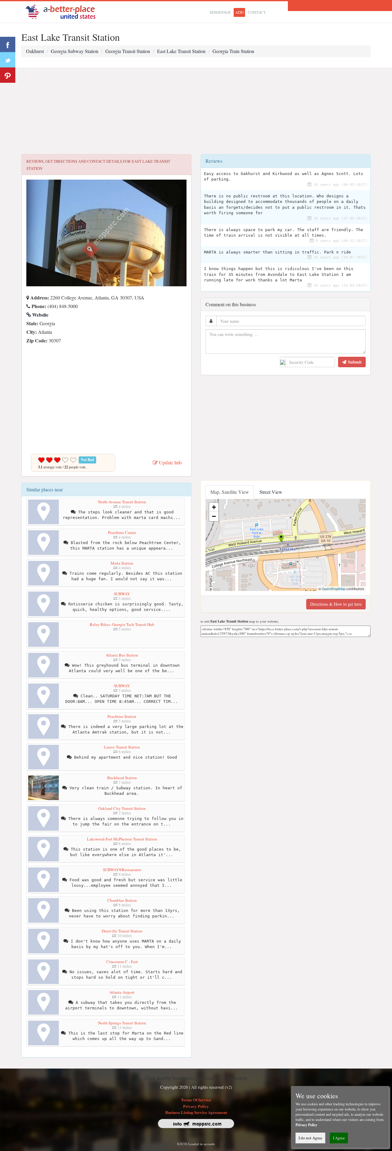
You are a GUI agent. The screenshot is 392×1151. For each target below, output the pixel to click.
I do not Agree (310, 1138)
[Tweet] (7, 59)
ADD (239, 12)
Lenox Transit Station (122, 747)
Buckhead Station (122, 777)
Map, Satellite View (229, 492)
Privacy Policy (196, 1106)
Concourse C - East (122, 961)
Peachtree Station (121, 716)
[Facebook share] (7, 44)
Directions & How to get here (336, 604)
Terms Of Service (196, 1100)
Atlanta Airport (121, 992)
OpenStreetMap (333, 588)
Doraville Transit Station (122, 931)
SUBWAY (122, 593)
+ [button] (214, 507)
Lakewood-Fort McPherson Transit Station (122, 839)
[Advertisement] (196, 111)
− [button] (214, 516)
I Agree (339, 1138)
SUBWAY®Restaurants (122, 869)
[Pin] (7, 75)
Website (39, 314)
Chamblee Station (122, 900)
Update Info (170, 462)
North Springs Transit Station (122, 1023)
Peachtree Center (122, 532)
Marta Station (122, 563)
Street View (270, 492)
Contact (257, 12)
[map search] (64, 11)
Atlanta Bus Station (122, 655)
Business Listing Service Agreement (196, 1112)
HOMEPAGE (220, 12)
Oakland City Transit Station (122, 808)
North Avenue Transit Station (122, 502)
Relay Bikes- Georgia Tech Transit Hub (122, 624)
